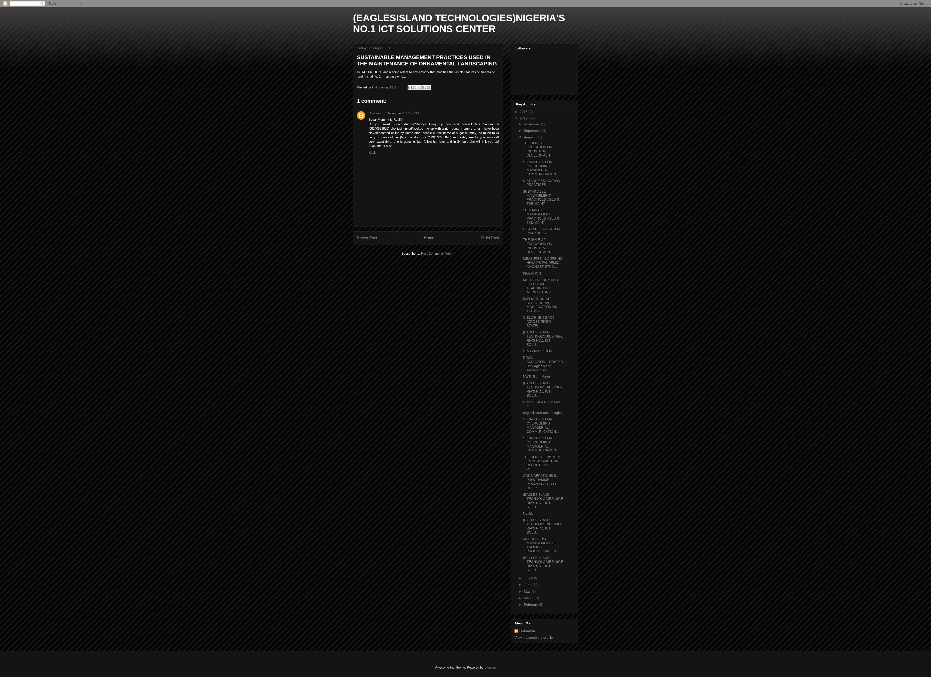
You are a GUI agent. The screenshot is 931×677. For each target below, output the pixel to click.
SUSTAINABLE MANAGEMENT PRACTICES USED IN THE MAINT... (541, 197)
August (530, 137)
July (527, 578)
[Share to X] (419, 87)
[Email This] (410, 87)
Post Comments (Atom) (437, 253)
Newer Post (367, 238)
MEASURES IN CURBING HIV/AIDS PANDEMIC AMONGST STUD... (542, 263)
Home (429, 238)
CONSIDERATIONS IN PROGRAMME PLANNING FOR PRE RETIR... (541, 482)
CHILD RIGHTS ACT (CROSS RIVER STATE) (538, 321)
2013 (524, 112)
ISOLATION (532, 273)
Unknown (376, 113)
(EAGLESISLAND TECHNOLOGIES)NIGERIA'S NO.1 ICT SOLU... (543, 338)
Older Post (490, 238)
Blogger (489, 667)
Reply (373, 152)
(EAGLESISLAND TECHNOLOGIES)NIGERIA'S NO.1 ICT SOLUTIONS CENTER (459, 23)
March (529, 598)
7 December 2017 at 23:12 (402, 113)
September (533, 131)
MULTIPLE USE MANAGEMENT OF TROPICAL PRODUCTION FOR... (542, 545)
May (527, 591)
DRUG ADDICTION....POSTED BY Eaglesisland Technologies (543, 364)
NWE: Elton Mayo (536, 376)
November (532, 124)
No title (528, 513)
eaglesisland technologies (542, 413)
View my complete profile (533, 637)
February (531, 604)
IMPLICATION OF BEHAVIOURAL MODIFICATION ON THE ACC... (540, 305)
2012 (524, 118)
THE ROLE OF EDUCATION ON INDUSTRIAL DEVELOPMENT (537, 149)
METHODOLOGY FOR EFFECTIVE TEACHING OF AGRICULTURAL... (540, 286)
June (528, 585)
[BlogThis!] (414, 87)
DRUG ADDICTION (537, 351)
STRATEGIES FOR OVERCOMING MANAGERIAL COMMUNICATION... (541, 168)
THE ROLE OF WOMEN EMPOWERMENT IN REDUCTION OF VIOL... (541, 463)
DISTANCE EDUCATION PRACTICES (541, 183)
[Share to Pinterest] (428, 87)
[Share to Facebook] (423, 87)
